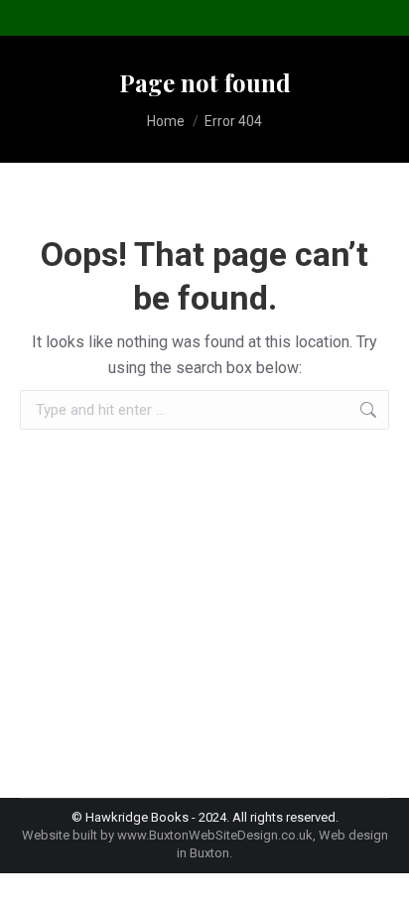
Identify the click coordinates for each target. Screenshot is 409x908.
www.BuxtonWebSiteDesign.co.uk (215, 835)
